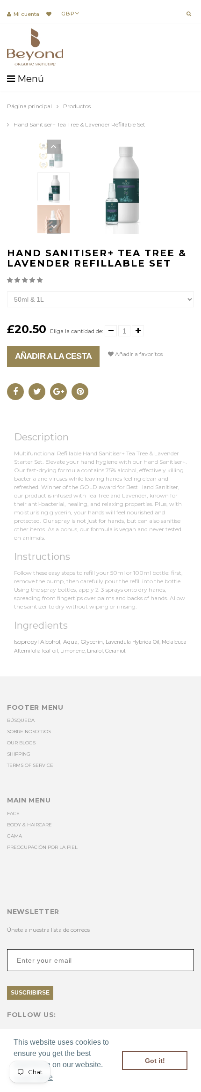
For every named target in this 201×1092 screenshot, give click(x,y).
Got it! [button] (155, 1060)
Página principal (29, 106)
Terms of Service (30, 765)
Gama (14, 836)
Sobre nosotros (29, 731)
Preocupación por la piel (42, 847)
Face (13, 813)
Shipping (18, 754)
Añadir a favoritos (138, 353)
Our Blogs (21, 743)
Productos (77, 106)
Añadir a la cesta (53, 356)
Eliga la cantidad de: (76, 330)
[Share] (15, 391)
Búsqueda (21, 720)
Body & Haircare (29, 825)
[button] (25, 279)
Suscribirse (30, 992)
